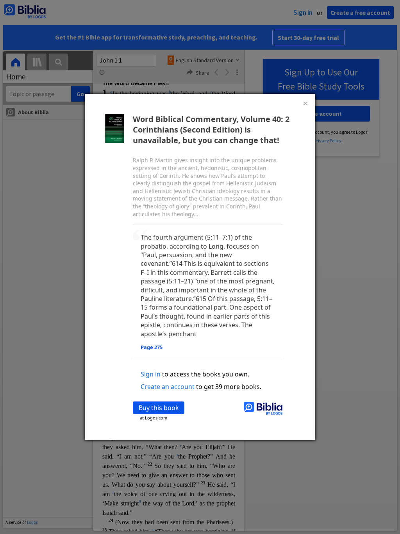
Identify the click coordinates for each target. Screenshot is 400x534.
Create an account (168, 386)
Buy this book (159, 407)
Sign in (151, 374)
